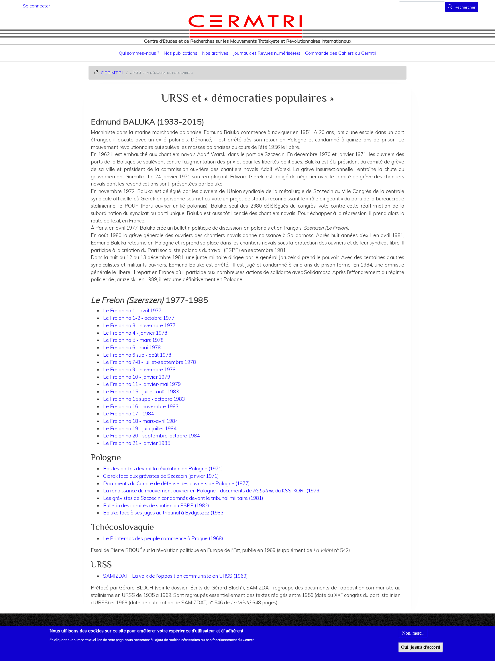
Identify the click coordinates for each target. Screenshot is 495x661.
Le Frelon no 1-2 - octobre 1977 (138, 318)
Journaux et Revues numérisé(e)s (266, 53)
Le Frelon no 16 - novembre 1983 (140, 406)
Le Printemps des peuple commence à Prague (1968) (163, 538)
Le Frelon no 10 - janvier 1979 (136, 377)
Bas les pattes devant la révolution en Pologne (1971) (163, 468)
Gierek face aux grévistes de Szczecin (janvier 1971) (161, 476)
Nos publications (180, 53)
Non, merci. (413, 632)
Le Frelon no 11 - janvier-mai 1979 (142, 384)
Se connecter (36, 6)
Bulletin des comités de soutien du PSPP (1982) (156, 505)
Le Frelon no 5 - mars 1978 (133, 340)
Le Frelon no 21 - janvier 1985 (136, 443)
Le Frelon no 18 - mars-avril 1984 (140, 421)
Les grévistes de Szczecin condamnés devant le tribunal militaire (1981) (183, 498)
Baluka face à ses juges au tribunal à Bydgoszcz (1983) (164, 513)
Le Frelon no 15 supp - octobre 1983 (144, 399)
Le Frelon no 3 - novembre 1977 (139, 325)
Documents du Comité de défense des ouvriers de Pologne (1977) (176, 483)
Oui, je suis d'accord (420, 647)
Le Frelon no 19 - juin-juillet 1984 (139, 428)
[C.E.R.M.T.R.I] (245, 26)
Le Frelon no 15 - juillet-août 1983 (141, 391)
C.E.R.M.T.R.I (112, 72)
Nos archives (215, 53)
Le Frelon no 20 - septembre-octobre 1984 (151, 436)
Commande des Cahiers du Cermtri (340, 53)
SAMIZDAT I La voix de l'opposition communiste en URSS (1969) (175, 576)
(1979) (314, 491)
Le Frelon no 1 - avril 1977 (132, 310)
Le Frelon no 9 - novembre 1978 (139, 369)
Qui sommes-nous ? (139, 53)
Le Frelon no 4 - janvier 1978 (135, 333)
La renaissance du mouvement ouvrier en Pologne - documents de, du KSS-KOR (204, 491)
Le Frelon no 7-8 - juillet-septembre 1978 (149, 362)
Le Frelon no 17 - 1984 (128, 414)
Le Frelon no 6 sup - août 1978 (137, 355)
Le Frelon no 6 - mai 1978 (132, 347)
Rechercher (465, 7)
